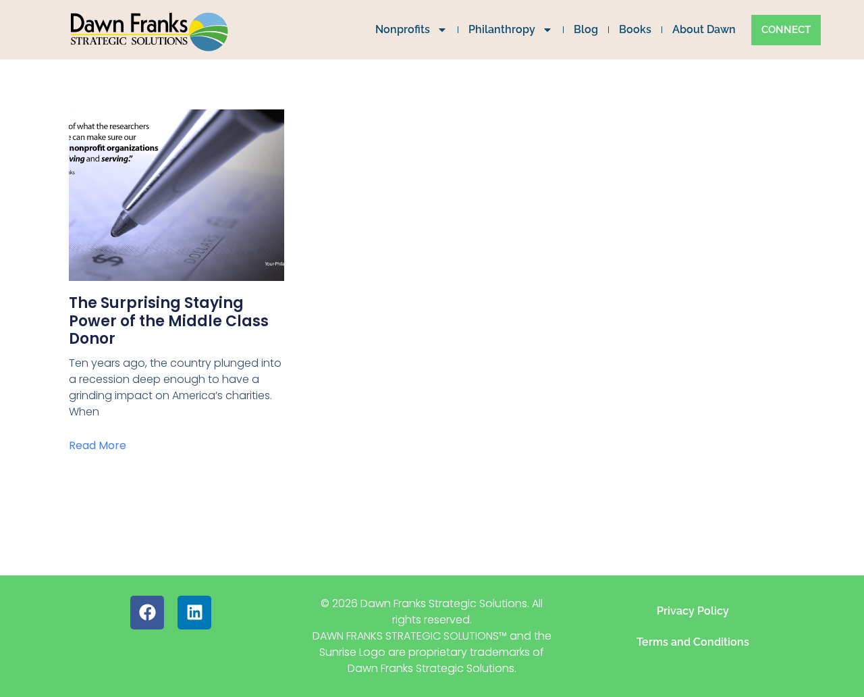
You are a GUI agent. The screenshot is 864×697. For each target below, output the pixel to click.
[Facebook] (147, 612)
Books (635, 29)
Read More (97, 445)
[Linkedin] (194, 612)
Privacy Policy (693, 610)
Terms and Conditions (693, 642)
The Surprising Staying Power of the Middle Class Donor (169, 320)
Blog (586, 29)
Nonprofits (402, 29)
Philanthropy (501, 29)
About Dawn (704, 29)
